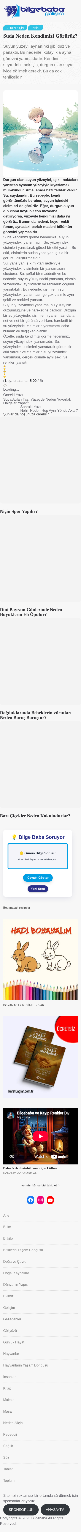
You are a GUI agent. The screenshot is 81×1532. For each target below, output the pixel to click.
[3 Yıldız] (4, 371)
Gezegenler (12, 1319)
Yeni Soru (38, 888)
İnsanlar (9, 1377)
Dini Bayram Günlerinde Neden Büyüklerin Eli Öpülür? (31, 612)
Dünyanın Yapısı (16, 1284)
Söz (6, 1457)
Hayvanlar (11, 1354)
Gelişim (9, 1308)
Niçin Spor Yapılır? (19, 511)
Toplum (8, 1480)
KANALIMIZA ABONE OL (20, 1172)
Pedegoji (10, 1434)
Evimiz (8, 1296)
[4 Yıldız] (4, 374)
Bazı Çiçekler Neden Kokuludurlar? (35, 815)
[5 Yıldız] (4, 377)
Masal (8, 1411)
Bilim (7, 1227)
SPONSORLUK (21, 1510)
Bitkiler (8, 1238)
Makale (8, 1400)
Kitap (7, 1388)
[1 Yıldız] (4, 366)
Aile (6, 1215)
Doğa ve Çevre (14, 1261)
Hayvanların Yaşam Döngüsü (25, 1365)
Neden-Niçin (15, 28)
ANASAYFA (55, 1510)
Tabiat (35, 28)
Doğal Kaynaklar (16, 1273)
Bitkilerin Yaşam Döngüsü (23, 1250)
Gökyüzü (10, 1331)
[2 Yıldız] (4, 369)
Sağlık (8, 1446)
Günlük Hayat (13, 1342)
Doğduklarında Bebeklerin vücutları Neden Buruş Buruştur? (35, 715)
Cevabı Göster (37, 877)
